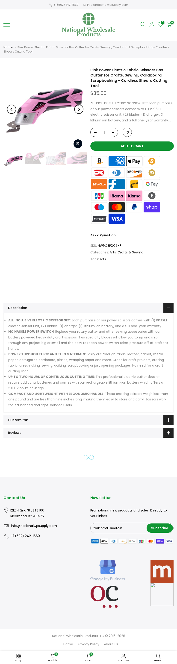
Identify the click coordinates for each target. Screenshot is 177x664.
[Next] (78, 109)
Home (8, 47)
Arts (103, 259)
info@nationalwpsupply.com (107, 5)
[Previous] (11, 109)
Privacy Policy (88, 644)
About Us (111, 644)
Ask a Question (103, 235)
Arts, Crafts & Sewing (126, 252)
